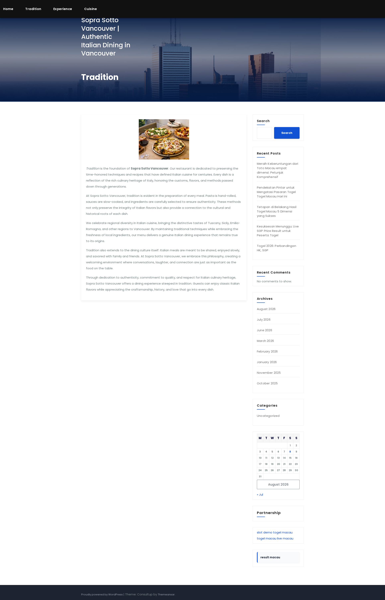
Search (263, 121)
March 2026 (265, 341)
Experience (62, 9)
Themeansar (166, 594)
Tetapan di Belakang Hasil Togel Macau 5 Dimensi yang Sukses (276, 211)
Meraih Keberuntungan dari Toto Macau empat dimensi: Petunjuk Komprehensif (277, 170)
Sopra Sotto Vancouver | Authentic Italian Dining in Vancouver (105, 36)
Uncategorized (268, 416)
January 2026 (267, 362)
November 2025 (269, 373)
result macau (270, 557)
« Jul (260, 494)
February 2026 (267, 351)
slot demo (264, 532)
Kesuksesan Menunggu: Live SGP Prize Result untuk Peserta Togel (278, 230)
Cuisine (90, 9)
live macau (285, 538)
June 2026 (264, 330)
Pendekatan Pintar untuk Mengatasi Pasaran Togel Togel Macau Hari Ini (276, 191)
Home (8, 9)
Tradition (33, 9)
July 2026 (264, 319)
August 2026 (266, 309)
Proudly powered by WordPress (102, 594)
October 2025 (267, 383)
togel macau (283, 532)
